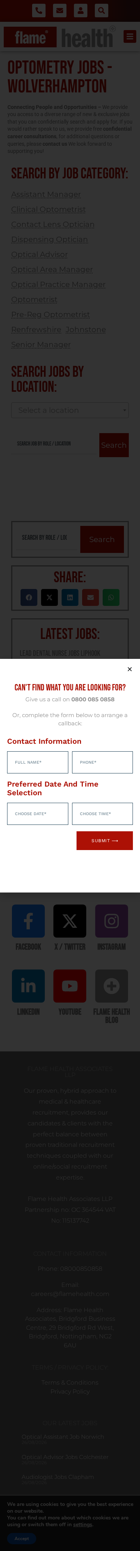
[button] (130, 669)
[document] (70, 775)
